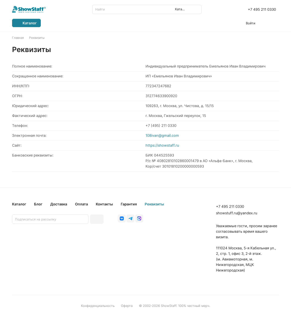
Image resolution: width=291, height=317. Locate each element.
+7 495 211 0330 (262, 9)
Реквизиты (154, 204)
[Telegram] (130, 218)
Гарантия (129, 204)
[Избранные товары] (265, 23)
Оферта (127, 306)
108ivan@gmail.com (162, 135)
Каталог (19, 204)
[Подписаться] (97, 219)
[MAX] (139, 218)
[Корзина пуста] (277, 23)
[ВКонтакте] (122, 218)
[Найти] (197, 9)
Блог (38, 204)
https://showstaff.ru (162, 145)
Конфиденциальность (98, 306)
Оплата (81, 204)
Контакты (104, 204)
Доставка (58, 204)
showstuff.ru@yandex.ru (236, 213)
